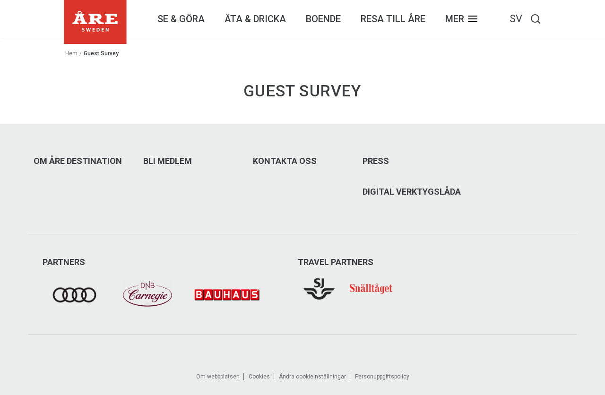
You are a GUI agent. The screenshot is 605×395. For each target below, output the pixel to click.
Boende (323, 19)
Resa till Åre (393, 19)
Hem (71, 53)
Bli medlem (167, 161)
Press (376, 161)
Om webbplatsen (218, 376)
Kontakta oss (285, 161)
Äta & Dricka (255, 19)
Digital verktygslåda (412, 192)
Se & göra (181, 19)
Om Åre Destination (78, 161)
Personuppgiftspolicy (382, 376)
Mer (454, 19)
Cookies (259, 376)
